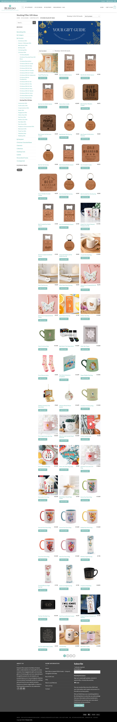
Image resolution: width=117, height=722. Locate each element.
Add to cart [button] (42, 78)
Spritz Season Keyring (64, 315)
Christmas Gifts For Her (26, 81)
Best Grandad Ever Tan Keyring (88, 194)
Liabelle (19, 154)
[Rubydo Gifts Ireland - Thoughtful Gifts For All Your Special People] (10, 7)
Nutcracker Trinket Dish (44, 466)
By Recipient (47, 7)
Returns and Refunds (51, 682)
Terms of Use (48, 685)
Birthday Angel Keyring (86, 556)
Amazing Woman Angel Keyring (44, 586)
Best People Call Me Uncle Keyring (87, 135)
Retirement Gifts (22, 128)
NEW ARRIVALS (57, 7)
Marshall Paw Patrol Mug (44, 527)
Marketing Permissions (79, 675)
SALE (63, 7)
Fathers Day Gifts (22, 115)
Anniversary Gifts (22, 40)
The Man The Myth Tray (44, 616)
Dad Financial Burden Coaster (66, 616)
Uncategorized (21, 161)
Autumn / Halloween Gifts (24, 43)
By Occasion (38, 7)
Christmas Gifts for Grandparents (24, 78)
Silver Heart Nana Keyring (65, 285)
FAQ (46, 679)
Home (18, 18)
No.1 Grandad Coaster (86, 164)
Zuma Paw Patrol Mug (43, 556)
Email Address (78, 669)
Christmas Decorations (25, 61)
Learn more (91, 700)
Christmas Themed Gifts (26, 97)
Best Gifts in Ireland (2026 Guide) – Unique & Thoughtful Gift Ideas (57, 672)
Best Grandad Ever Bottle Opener (44, 225)
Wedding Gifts (21, 135)
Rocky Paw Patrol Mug (86, 497)
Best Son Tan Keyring (43, 164)
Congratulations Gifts (23, 108)
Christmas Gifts (34, 18)
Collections (20, 148)
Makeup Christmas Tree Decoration (44, 406)
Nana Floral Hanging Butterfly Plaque (45, 316)
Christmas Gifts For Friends (26, 72)
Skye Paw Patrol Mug (64, 556)
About (47, 668)
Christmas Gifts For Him (26, 84)
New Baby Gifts (22, 122)
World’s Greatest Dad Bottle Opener (45, 255)
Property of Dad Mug (86, 585)
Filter (19, 169)
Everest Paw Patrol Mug (65, 527)
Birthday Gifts (21, 47)
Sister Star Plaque (85, 346)
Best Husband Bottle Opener (66, 164)
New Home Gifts (22, 124)
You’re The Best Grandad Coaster (44, 194)
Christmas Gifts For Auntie (26, 63)
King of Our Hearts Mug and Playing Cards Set (88, 225)
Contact (103, 1)
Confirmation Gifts (23, 105)
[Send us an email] (24, 688)
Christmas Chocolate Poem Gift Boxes (27, 58)
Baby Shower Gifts (22, 45)
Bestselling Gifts (21, 32)
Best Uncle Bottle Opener (65, 75)
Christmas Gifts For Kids (26, 86)
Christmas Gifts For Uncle (26, 93)
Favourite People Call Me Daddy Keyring (65, 255)
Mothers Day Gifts (22, 119)
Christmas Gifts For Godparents (27, 75)
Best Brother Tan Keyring (65, 134)
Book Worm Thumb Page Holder (65, 497)
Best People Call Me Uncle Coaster (44, 135)
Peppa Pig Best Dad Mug (87, 375)
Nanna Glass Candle (64, 104)
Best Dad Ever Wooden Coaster (86, 104)
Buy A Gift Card (49, 676)
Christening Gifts (22, 50)
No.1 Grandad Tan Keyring (65, 194)
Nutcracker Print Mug (43, 497)
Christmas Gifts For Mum (26, 88)
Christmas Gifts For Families (27, 70)
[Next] (74, 655)
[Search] (22, 7)
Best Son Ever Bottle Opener (45, 104)
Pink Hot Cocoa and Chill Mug (87, 467)
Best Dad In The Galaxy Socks (66, 346)
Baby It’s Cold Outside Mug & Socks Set (66, 436)
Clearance (19, 145)
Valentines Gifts (22, 133)
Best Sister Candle (85, 646)
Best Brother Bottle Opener (87, 75)
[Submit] (34, 22)
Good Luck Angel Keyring (65, 585)
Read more (63, 349)
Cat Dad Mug (62, 646)
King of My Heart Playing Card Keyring (88, 616)
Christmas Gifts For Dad (26, 68)
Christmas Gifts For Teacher (26, 91)
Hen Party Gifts (22, 117)
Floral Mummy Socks (43, 375)
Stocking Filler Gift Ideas (26, 100)
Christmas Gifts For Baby (26, 66)
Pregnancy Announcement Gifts (26, 126)
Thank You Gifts (22, 131)
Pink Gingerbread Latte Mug (45, 436)
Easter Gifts (21, 110)
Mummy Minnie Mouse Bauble (65, 406)
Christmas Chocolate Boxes (24, 142)
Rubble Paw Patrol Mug (86, 527)
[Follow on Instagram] (21, 688)
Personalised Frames (22, 158)
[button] (110, 1)
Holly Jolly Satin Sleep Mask (66, 466)
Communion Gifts (22, 103)
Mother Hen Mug (85, 315)
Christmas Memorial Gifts (26, 95)
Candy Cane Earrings (86, 436)
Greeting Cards (21, 151)
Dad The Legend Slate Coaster (45, 646)
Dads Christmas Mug (43, 346)
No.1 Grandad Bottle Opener (66, 224)
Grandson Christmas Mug (87, 405)
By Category (29, 7)
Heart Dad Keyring (43, 285)
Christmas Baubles (24, 54)
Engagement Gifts (22, 112)
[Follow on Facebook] (18, 688)
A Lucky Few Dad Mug (86, 254)
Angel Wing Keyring (43, 75)
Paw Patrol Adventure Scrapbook (64, 375)
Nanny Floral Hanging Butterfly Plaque (88, 285)
